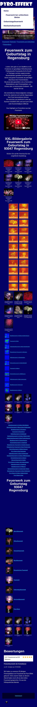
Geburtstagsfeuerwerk (13, 22)
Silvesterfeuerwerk (19, 550)
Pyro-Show (17, 609)
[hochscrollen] (6, 702)
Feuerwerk (16, 580)
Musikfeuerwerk (18, 560)
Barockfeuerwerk (18, 531)
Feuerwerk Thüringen (9, 42)
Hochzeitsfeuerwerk (12, 26)
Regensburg (7, 44)
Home (6, 11)
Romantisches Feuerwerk (21, 570)
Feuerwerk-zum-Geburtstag (25, 42)
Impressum (18, 695)
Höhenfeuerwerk (18, 541)
